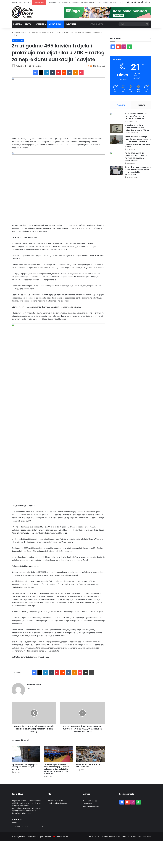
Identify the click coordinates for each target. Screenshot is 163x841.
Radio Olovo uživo (144, 837)
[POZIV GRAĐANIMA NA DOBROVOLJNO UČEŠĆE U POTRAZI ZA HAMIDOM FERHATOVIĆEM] (116, 156)
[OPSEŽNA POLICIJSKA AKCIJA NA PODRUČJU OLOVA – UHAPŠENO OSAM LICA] (116, 117)
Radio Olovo (20, 66)
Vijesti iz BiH (71, 24)
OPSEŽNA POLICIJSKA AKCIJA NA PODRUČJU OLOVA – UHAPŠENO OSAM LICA (137, 116)
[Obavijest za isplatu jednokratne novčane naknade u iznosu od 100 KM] (116, 128)
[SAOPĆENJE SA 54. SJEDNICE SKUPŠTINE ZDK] (90, 754)
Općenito (39, 24)
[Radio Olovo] (22, 12)
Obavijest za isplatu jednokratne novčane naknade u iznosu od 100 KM (137, 127)
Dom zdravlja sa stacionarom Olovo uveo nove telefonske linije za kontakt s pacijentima (138, 171)
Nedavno (141, 105)
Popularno (120, 105)
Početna (17, 24)
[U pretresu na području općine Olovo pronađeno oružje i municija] (26, 754)
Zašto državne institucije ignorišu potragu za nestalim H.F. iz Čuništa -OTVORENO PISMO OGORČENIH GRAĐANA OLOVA (138, 141)
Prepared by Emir (61, 837)
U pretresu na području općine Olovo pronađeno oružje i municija (25, 766)
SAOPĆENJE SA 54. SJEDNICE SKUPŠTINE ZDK (64, 2)
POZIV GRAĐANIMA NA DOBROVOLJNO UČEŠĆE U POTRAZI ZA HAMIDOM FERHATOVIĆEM (136, 157)
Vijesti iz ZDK (55, 24)
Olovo (28, 24)
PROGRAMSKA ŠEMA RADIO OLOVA (122, 837)
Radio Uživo (97, 24)
